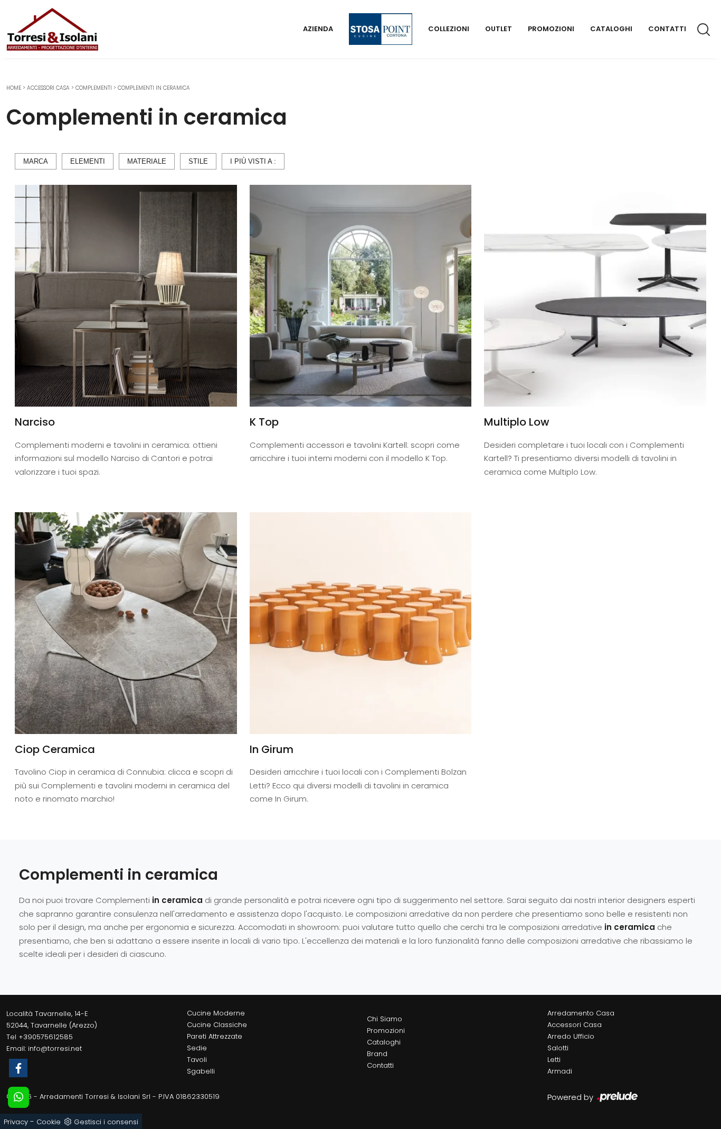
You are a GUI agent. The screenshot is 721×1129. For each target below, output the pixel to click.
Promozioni (551, 29)
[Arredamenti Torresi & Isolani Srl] (52, 29)
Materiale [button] (146, 161)
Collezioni (448, 29)
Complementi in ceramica (154, 88)
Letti (554, 1060)
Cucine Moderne (216, 1013)
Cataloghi (611, 29)
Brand (377, 1054)
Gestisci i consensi (106, 1122)
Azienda (318, 29)
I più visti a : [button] (253, 161)
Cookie (48, 1122)
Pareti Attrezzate (214, 1036)
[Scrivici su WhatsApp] (18, 1097)
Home (13, 88)
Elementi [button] (87, 161)
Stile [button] (198, 161)
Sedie (197, 1048)
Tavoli (197, 1060)
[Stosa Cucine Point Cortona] (380, 29)
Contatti (667, 29)
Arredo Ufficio (570, 1036)
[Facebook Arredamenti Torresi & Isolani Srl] (18, 1068)
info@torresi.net (55, 1048)
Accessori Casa (48, 88)
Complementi (93, 88)
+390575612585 (45, 1037)
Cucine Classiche (217, 1025)
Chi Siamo (384, 1019)
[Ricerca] (704, 29)
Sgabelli (201, 1071)
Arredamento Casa (580, 1013)
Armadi (559, 1071)
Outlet (498, 29)
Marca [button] (35, 161)
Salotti (557, 1048)
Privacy (16, 1122)
